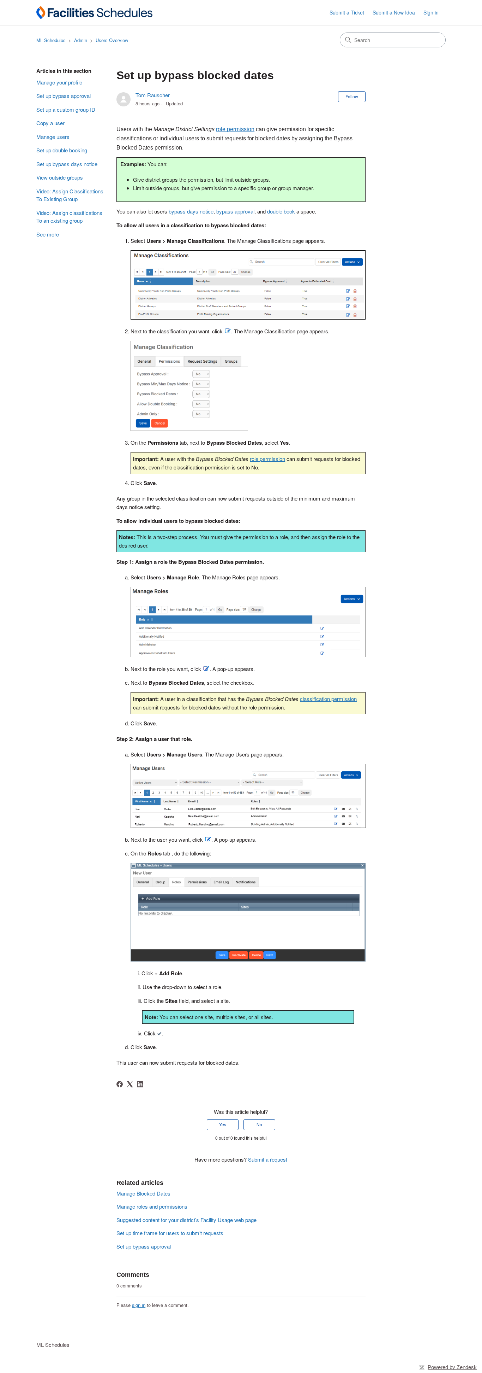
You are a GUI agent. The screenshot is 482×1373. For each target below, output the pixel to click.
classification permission (328, 698)
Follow (351, 96)
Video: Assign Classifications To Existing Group (69, 195)
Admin (80, 40)
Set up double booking (61, 150)
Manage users (53, 136)
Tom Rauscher (152, 95)
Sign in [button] (431, 12)
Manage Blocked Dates (143, 1193)
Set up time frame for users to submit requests (169, 1233)
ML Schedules (51, 40)
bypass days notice (191, 211)
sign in (138, 1305)
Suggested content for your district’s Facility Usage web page (186, 1219)
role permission (267, 458)
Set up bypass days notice (66, 164)
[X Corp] (130, 1084)
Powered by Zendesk (452, 1367)
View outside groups (59, 177)
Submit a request (267, 1159)
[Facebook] (119, 1084)
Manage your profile (59, 82)
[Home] (94, 12)
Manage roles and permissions (151, 1206)
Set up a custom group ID (65, 109)
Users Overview (112, 40)
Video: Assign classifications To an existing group (69, 216)
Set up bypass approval (63, 95)
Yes (222, 1124)
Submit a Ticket (347, 12)
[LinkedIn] (140, 1084)
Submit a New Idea (394, 12)
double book (281, 211)
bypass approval (235, 211)
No (259, 1124)
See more (47, 234)
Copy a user (50, 123)
